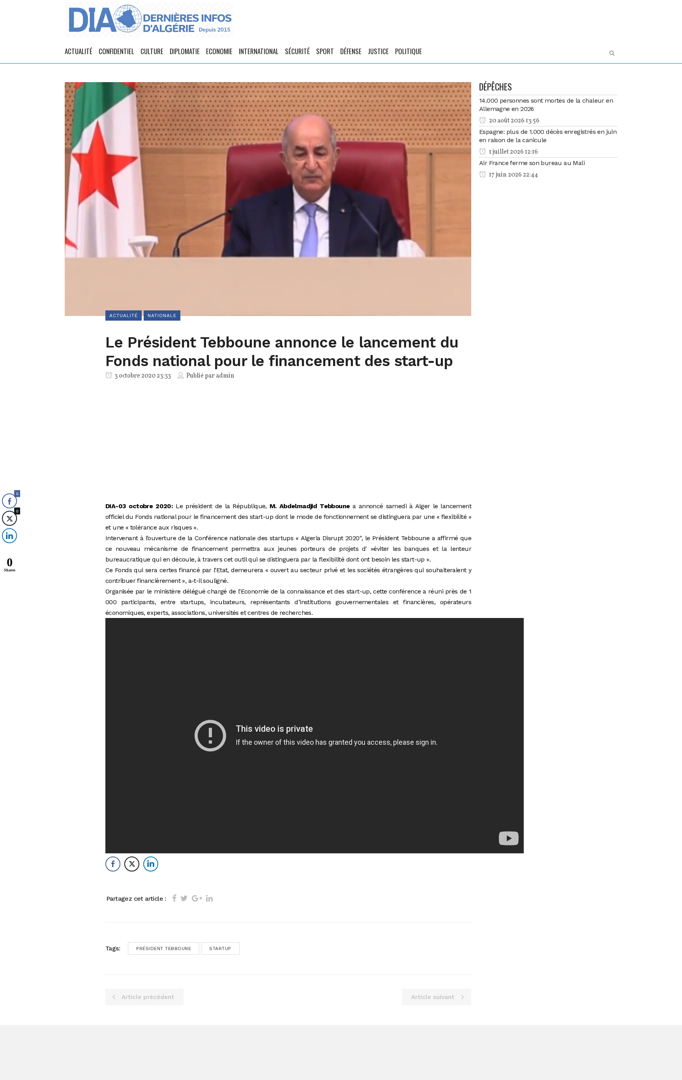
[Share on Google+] (197, 898)
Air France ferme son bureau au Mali (532, 163)
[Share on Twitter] (184, 898)
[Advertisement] (288, 442)
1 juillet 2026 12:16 (513, 152)
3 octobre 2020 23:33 (142, 376)
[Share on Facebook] (174, 898)
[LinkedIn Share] (150, 864)
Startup (220, 948)
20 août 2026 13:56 (514, 120)
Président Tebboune (163, 948)
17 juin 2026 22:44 (513, 175)
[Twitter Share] (131, 864)
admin (225, 376)
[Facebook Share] (112, 864)
